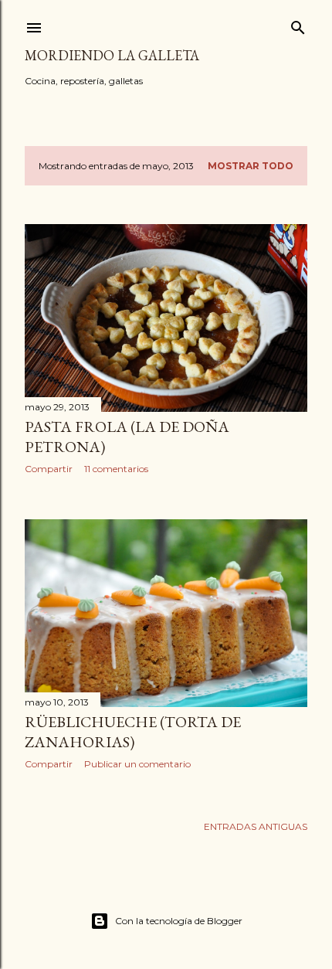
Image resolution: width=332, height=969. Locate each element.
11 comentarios (116, 468)
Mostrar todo (250, 166)
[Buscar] (298, 24)
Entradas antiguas (255, 826)
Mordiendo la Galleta (112, 55)
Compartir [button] (49, 468)
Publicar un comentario (137, 764)
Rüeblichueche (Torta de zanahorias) (133, 732)
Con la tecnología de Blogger (178, 920)
